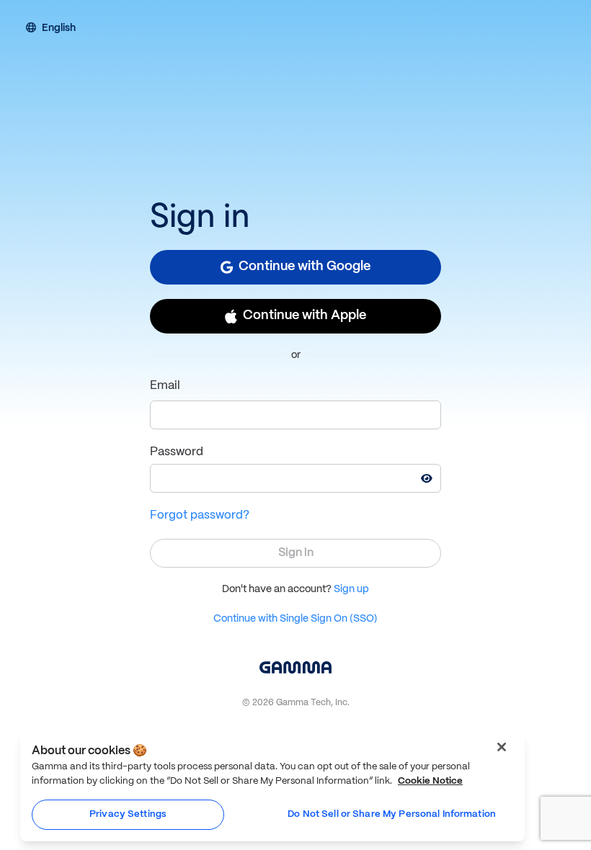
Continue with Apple (304, 316)
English (59, 29)
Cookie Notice (430, 781)
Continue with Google (304, 267)
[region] (272, 786)
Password (176, 452)
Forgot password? (199, 515)
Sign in (296, 552)
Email (165, 385)
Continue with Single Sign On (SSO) (295, 619)
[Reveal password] (426, 478)
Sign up (351, 589)
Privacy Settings (127, 814)
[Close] (501, 747)
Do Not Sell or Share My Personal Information (392, 814)
